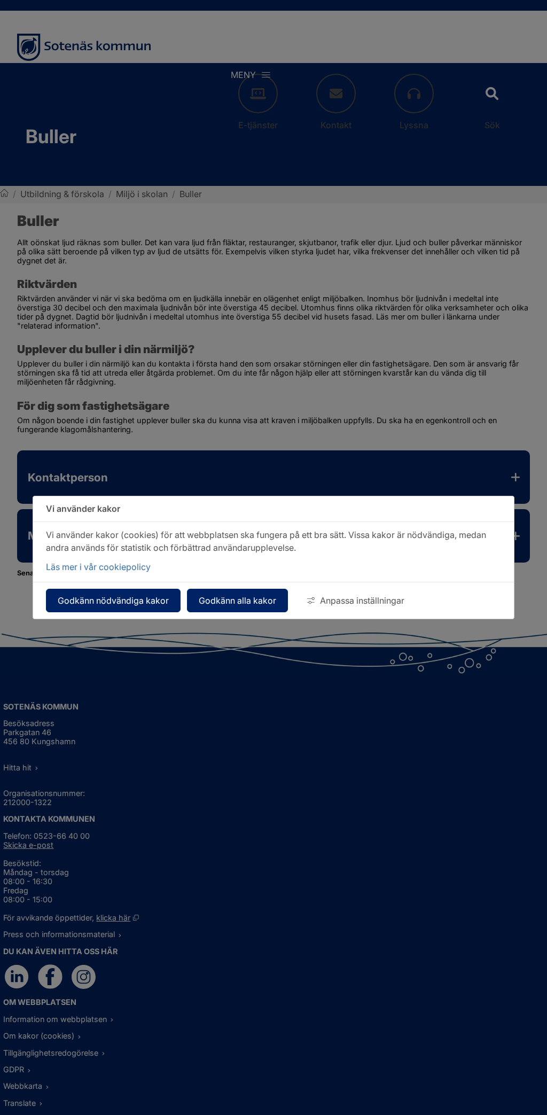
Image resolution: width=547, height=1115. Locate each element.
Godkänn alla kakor (237, 600)
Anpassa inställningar (362, 600)
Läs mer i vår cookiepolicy (98, 567)
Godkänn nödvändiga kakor (113, 600)
